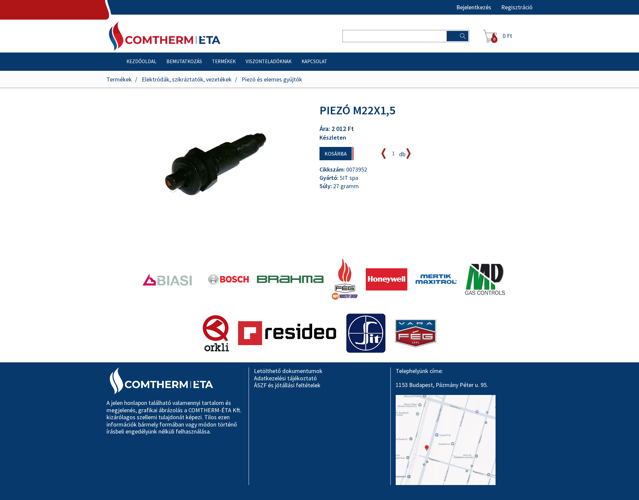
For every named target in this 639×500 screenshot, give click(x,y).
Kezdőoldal (141, 61)
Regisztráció (516, 7)
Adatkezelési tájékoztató (285, 378)
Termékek (224, 61)
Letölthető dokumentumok (288, 371)
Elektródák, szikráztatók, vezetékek (187, 79)
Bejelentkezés (473, 7)
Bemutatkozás (184, 61)
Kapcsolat (314, 61)
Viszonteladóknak (269, 61)
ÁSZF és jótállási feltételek (287, 385)
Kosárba (335, 153)
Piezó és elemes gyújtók (272, 79)
